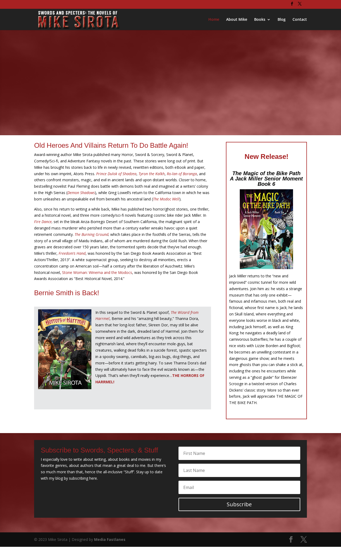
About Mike (236, 20)
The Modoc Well (166, 198)
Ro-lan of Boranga (182, 173)
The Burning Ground (91, 234)
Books (259, 20)
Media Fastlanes (109, 539)
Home (213, 20)
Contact (300, 20)
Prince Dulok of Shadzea (116, 173)
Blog (282, 20)
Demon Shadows (81, 192)
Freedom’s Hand (72, 253)
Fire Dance (43, 221)
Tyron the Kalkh (152, 173)
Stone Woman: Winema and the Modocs (96, 272)
